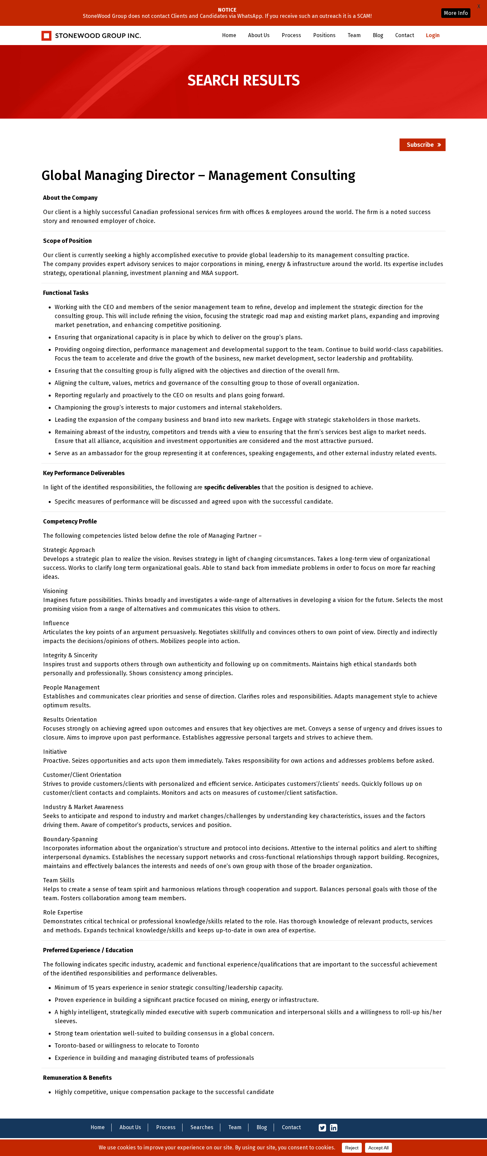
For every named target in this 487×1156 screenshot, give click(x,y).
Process (291, 35)
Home (229, 35)
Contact (404, 35)
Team (354, 35)
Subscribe (420, 144)
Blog (378, 35)
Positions (324, 35)
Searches (201, 1127)
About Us (259, 35)
